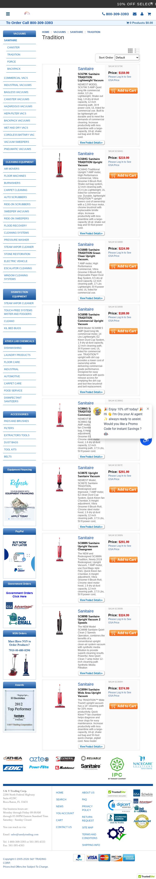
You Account (65, 813)
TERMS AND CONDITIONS (89, 836)
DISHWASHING (13, 348)
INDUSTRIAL (11, 369)
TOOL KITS (10, 449)
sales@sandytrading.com (24, 834)
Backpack (14, 68)
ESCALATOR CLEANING (18, 268)
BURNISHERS (12, 183)
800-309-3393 (117, 14)
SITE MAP (87, 827)
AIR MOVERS (11, 168)
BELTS (8, 456)
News (59, 806)
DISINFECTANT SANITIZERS (13, 399)
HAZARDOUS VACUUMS (18, 106)
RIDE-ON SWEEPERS (16, 218)
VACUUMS (19, 33)
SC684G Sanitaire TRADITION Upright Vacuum (90, 162)
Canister (13, 47)
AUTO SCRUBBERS (15, 197)
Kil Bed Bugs (12, 328)
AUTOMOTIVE (12, 376)
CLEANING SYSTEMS (16, 232)
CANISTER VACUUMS (16, 99)
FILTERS (9, 428)
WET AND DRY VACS (16, 127)
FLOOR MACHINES (15, 175)
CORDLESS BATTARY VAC (19, 134)
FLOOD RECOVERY (15, 225)
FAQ (84, 799)
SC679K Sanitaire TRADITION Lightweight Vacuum (91, 77)
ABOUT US (88, 792)
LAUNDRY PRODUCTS (17, 355)
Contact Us (64, 827)
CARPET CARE (13, 383)
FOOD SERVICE (13, 390)
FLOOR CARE (12, 362)
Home (59, 792)
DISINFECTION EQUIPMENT (19, 294)
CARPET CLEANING (15, 190)
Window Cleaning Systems (16, 277)
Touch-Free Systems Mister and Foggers (18, 312)
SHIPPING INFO (91, 845)
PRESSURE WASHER (16, 239)
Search (61, 799)
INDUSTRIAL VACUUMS (17, 85)
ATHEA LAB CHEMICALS (19, 341)
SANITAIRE (10, 40)
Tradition (13, 54)
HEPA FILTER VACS (15, 113)
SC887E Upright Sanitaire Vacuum (89, 474)
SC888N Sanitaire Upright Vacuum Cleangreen (89, 546)
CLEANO (9, 321)
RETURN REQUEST (88, 819)
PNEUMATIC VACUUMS (17, 149)
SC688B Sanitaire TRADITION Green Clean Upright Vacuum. (89, 254)
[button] (120, 805)
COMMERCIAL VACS (16, 78)
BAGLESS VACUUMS (16, 92)
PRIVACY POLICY (87, 808)
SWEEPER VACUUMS (16, 211)
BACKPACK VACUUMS (17, 120)
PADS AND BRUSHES (16, 421)
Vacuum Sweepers (16, 142)
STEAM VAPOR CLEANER (19, 247)
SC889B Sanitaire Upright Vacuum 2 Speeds (89, 619)
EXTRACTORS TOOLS (16, 435)
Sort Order (106, 57)
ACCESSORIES (19, 414)
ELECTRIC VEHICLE (15, 261)
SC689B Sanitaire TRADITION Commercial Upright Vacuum (90, 319)
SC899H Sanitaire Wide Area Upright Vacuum (89, 692)
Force (11, 61)
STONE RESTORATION (17, 254)
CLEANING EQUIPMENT (20, 162)
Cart (59, 820)
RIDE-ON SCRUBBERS (17, 204)
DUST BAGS (11, 442)
